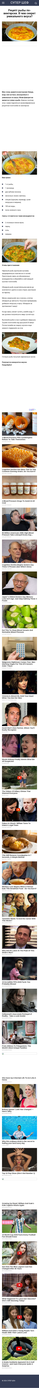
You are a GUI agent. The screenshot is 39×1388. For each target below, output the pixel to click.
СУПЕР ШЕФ (19, 3)
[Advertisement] (19, 68)
